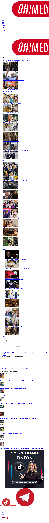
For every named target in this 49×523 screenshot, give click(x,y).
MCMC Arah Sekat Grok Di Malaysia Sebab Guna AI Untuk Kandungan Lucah (14, 279)
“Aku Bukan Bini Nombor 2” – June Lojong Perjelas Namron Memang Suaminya (12, 61)
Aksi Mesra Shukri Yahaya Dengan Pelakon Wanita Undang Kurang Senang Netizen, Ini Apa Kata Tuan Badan (16, 60)
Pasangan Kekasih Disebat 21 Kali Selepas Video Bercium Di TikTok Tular (13, 326)
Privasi (2, 513)
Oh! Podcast (4, 337)
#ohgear (4, 25)
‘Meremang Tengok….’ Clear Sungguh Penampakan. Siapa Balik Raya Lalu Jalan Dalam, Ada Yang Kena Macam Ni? (18, 259)
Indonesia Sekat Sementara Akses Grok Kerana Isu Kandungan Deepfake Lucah (14, 288)
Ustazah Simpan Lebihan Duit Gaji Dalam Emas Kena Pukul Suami (11, 141)
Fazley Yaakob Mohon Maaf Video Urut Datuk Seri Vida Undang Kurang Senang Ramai (13, 112)
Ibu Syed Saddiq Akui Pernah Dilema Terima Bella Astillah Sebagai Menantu (12, 103)
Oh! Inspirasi (3, 199)
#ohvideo (4, 29)
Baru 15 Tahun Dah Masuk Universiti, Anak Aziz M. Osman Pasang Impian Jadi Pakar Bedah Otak (14, 218)
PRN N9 (4, 247)
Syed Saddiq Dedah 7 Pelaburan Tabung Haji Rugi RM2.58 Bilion (10, 189)
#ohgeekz (3, 21)
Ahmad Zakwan (4, 355)
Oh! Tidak (3, 113)
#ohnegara (3, 22)
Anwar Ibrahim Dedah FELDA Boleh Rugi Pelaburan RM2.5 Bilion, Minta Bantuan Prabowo (14, 161)
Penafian (3, 514)
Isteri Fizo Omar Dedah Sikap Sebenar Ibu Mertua (9, 227)
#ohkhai (4, 30)
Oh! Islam (4, 289)
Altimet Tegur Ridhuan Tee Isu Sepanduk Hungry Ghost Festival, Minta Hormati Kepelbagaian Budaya (15, 180)
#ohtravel (3, 23)
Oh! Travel (4, 338)
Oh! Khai (4, 336)
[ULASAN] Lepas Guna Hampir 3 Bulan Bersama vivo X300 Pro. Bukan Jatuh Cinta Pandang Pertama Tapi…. (17, 268)
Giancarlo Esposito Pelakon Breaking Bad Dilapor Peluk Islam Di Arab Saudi (13, 335)
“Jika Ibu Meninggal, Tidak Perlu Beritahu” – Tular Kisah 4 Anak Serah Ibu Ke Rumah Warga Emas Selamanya (16, 150)
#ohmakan (4, 28)
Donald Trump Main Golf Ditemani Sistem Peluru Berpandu (10, 122)
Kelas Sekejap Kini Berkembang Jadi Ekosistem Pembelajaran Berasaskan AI (12, 89)
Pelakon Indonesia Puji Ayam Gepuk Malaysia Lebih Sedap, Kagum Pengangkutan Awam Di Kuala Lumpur (15, 92)
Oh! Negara (3, 160)
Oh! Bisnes (4, 248)
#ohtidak (3, 20)
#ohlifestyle (4, 26)
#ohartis (3, 19)
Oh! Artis (3, 90)
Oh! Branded (4, 249)
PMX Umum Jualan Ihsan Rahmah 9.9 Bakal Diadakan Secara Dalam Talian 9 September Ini (13, 80)
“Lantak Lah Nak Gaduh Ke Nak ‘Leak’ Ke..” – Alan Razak (10, 91)
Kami (2, 512)
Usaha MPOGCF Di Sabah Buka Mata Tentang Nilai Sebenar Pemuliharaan (11, 246)
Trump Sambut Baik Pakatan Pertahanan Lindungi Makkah (11, 298)
